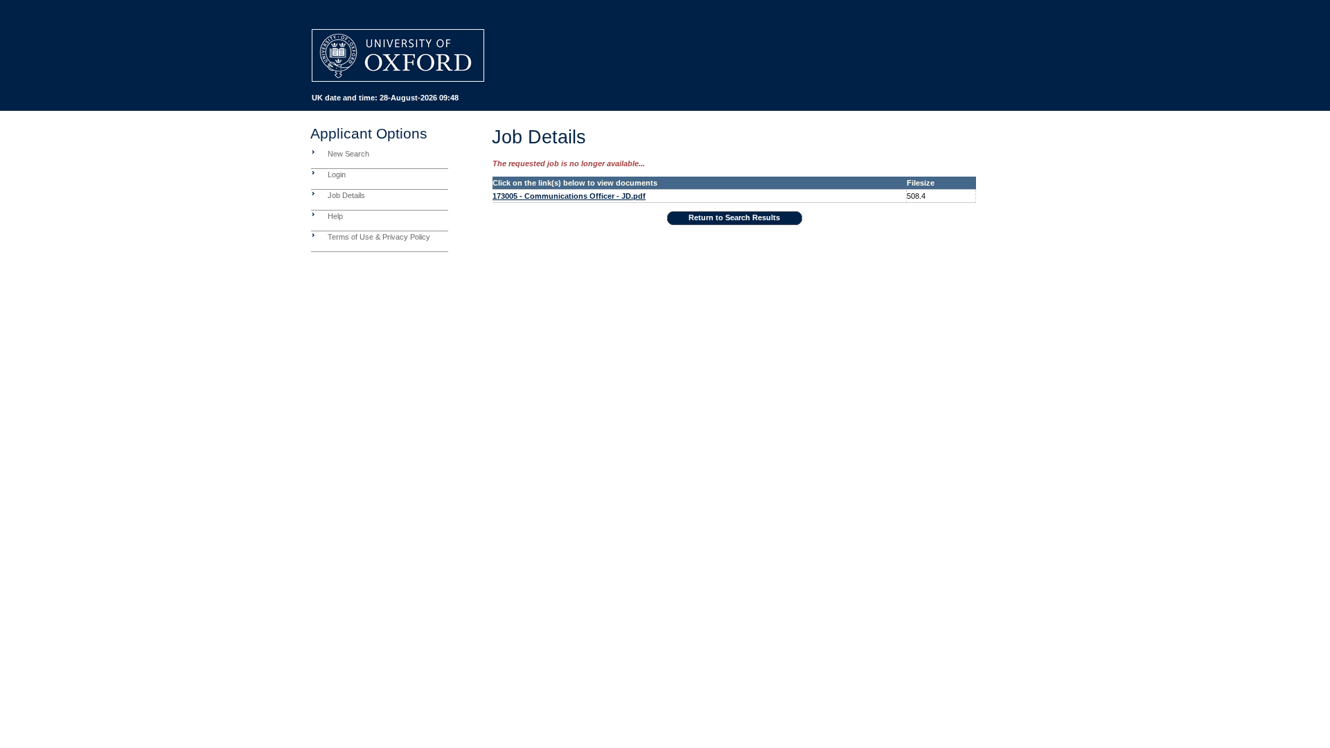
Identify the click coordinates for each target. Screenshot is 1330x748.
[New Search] (313, 152)
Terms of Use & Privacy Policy (379, 237)
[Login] (313, 172)
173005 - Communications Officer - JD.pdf (569, 196)
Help (335, 216)
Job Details (346, 195)
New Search (348, 154)
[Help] (313, 214)
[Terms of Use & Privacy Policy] (313, 235)
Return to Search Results (734, 217)
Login (337, 174)
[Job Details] (313, 193)
